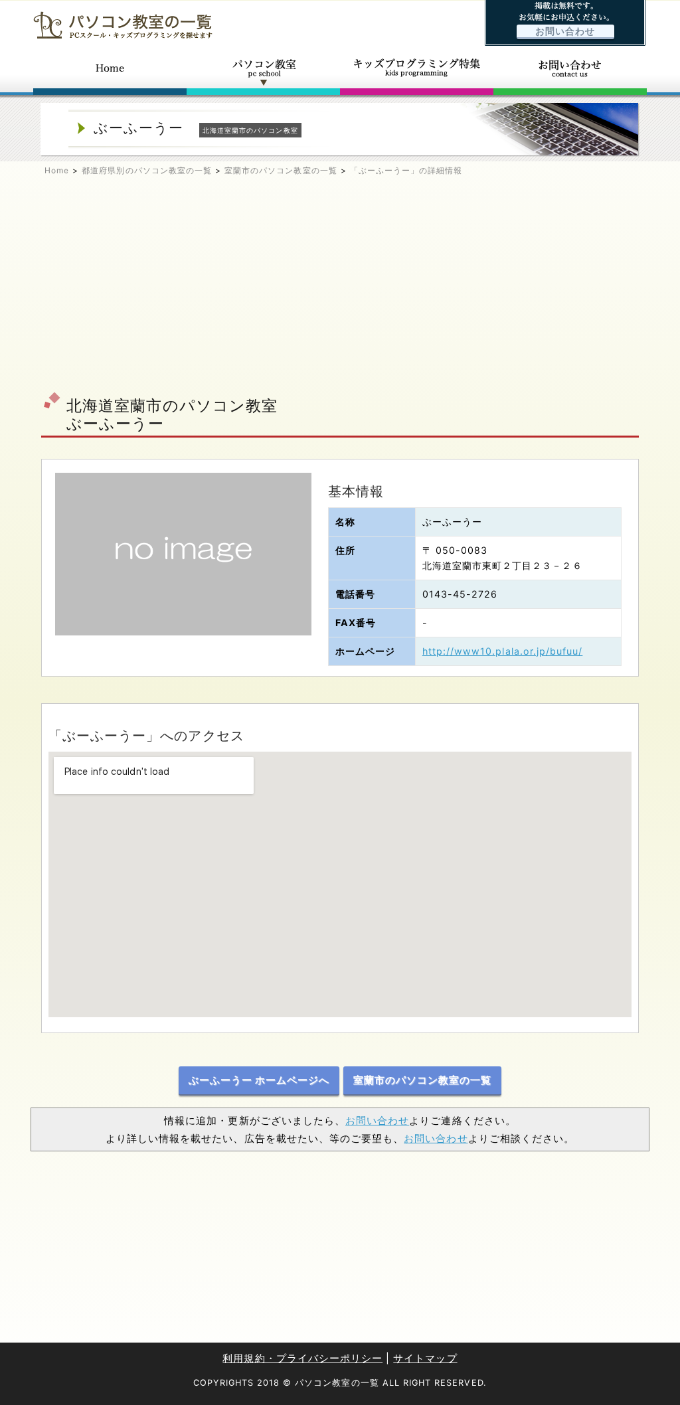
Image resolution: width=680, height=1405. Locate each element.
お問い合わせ (565, 31)
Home (56, 170)
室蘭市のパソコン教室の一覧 (280, 170)
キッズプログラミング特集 (416, 71)
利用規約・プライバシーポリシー (302, 1358)
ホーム (110, 71)
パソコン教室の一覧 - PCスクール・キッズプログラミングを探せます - (122, 25)
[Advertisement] (340, 289)
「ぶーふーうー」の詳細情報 (406, 170)
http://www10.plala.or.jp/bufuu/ (502, 651)
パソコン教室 (263, 71)
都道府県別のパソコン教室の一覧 (147, 170)
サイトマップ (425, 1358)
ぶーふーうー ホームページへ (259, 1080)
